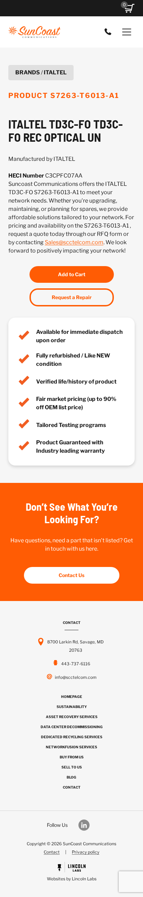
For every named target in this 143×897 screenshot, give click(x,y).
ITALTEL (55, 72)
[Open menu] (126, 32)
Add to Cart (71, 274)
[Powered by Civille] (71, 872)
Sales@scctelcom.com (74, 242)
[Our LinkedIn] (87, 825)
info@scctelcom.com (75, 677)
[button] (129, 8)
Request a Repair (72, 297)
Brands (27, 72)
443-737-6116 (109, 32)
